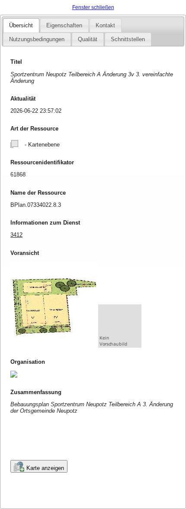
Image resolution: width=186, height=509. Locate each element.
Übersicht (21, 25)
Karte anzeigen (45, 468)
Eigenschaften (64, 25)
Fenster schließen (93, 7)
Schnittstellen (128, 39)
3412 (16, 235)
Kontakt (105, 25)
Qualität (87, 39)
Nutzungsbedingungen (36, 39)
